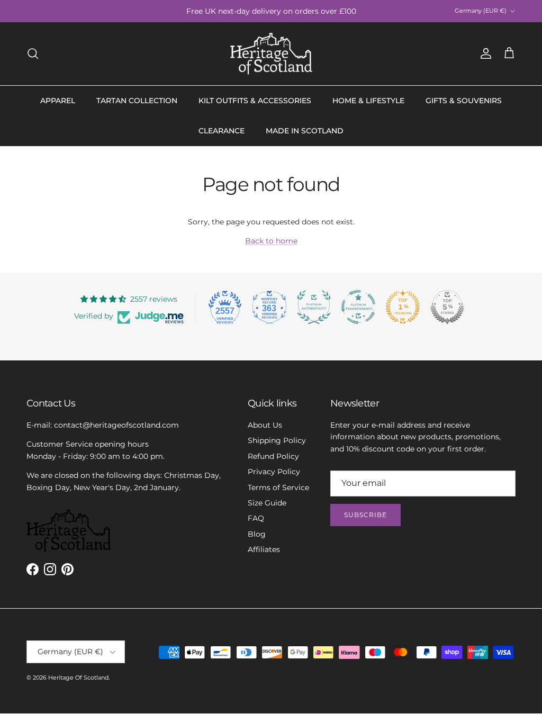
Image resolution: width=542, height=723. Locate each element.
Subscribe (365, 515)
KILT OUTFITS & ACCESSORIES (254, 100)
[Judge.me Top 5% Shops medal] (447, 307)
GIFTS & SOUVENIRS (464, 100)
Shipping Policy (277, 440)
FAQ (256, 518)
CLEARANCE (221, 130)
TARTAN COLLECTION (136, 100)
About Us (265, 425)
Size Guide (267, 503)
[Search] (32, 53)
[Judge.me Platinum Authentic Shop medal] (314, 307)
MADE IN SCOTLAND (305, 130)
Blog (257, 534)
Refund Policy (273, 456)
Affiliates (264, 549)
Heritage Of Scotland (78, 677)
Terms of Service (278, 487)
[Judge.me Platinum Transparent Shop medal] (358, 307)
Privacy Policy (274, 471)
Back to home (271, 241)
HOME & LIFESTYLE (368, 100)
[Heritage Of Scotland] (271, 54)
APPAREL (57, 100)
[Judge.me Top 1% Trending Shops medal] (403, 307)
